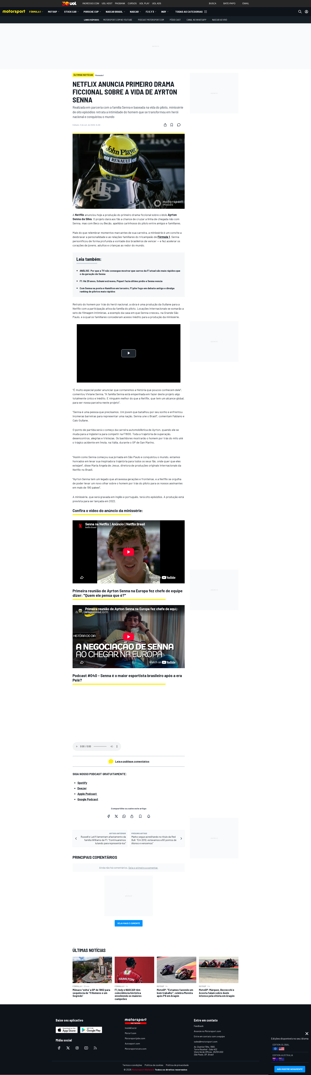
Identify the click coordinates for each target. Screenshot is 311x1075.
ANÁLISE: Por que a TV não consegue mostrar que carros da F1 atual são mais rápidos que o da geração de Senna (130, 272)
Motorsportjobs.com (135, 1038)
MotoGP (52, 11)
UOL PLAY (144, 3)
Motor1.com (130, 1033)
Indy (163, 11)
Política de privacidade (177, 1065)
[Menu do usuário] (306, 11)
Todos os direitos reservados (171, 1069)
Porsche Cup (91, 11)
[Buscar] (300, 11)
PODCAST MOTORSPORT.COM (151, 19)
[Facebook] (108, 816)
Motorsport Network (143, 1069)
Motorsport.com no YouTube (117, 19)
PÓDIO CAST (175, 19)
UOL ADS (156, 3)
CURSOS (132, 3)
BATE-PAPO (229, 3)
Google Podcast (87, 799)
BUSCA (212, 3)
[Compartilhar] (165, 125)
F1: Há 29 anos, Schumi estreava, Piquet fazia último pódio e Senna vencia (121, 281)
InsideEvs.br (131, 1028)
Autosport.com (132, 1043)
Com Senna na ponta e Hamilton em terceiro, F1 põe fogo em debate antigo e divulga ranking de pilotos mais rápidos (127, 290)
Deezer (82, 788)
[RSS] (95, 1048)
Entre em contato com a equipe (209, 1036)
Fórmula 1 (35, 11)
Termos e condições (132, 1065)
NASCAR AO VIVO (219, 19)
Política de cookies (154, 1065)
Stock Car (70, 11)
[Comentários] (180, 125)
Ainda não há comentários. (128, 867)
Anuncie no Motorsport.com (207, 1031)
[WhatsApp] (124, 816)
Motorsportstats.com (135, 1048)
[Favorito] (171, 125)
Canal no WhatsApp (196, 19)
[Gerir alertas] (148, 816)
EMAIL (245, 3)
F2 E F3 (150, 11)
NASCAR (134, 11)
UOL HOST (107, 3)
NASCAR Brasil (114, 11)
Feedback (198, 1026)
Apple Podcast (87, 794)
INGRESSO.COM (90, 3)
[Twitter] (116, 816)
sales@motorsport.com (205, 1041)
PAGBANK (120, 3)
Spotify (82, 783)
